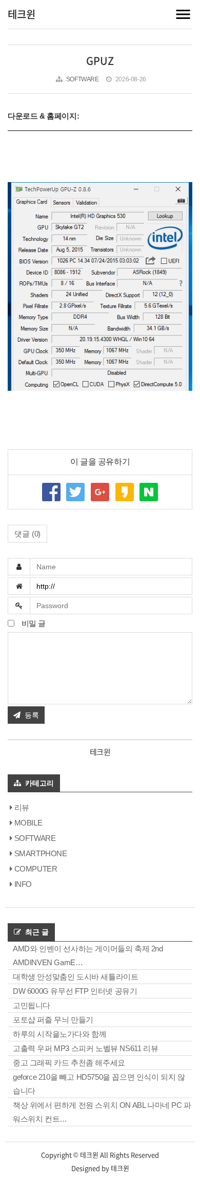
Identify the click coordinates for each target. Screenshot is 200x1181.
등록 (32, 715)
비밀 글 (32, 623)
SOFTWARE (34, 838)
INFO (23, 884)
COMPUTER (35, 868)
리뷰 (21, 807)
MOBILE (28, 822)
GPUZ (100, 60)
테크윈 (21, 14)
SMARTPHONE (40, 853)
